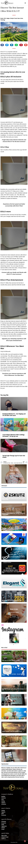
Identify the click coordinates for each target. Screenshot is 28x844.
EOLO (5, 18)
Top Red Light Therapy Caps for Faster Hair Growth (13, 456)
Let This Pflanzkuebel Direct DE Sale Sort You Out (12, 745)
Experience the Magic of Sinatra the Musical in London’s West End (13, 557)
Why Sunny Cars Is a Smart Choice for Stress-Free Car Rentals (12, 528)
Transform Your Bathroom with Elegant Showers (12, 586)
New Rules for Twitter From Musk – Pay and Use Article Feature (13, 674)
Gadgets (8, 18)
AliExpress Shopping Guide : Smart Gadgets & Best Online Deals (13, 572)
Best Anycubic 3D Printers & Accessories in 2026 (11, 600)
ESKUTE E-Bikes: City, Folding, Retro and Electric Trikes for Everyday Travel (14, 499)
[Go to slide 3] (13, 644)
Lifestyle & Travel (13, 18)
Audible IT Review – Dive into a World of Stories (12, 731)
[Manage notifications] (25, 841)
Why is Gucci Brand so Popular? (8, 703)
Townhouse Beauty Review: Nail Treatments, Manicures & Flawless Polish (13, 514)
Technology (3, 20)
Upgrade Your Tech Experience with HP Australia (11, 543)
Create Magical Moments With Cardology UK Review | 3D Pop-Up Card (13, 435)
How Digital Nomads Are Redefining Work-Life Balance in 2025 (13, 689)
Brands (2, 18)
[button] (2, 45)
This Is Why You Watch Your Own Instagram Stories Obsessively (12, 759)
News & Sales (20, 18)
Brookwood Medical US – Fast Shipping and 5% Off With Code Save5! (14, 414)
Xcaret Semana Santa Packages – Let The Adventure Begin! (13, 717)
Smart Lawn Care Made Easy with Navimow (11, 660)
